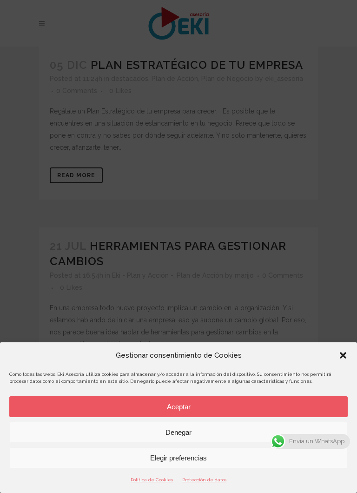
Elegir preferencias (178, 458)
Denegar (178, 432)
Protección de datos (204, 479)
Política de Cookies (152, 479)
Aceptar (179, 407)
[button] (343, 355)
